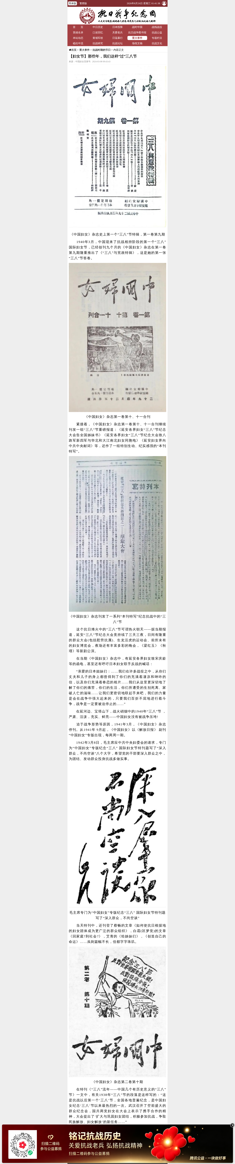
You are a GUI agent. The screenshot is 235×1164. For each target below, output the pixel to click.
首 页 (78, 27)
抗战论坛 (117, 43)
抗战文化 (157, 43)
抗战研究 (98, 43)
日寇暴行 (117, 37)
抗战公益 (157, 32)
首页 (73, 50)
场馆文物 (137, 43)
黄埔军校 (98, 37)
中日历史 (98, 27)
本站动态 (78, 37)
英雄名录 (78, 32)
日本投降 (117, 27)
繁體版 (83, 3)
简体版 (72, 3)
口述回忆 (98, 32)
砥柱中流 (78, 43)
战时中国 (137, 27)
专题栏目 (157, 37)
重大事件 (137, 37)
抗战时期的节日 (101, 49)
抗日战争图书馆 (137, 32)
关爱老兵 (117, 32)
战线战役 (157, 27)
